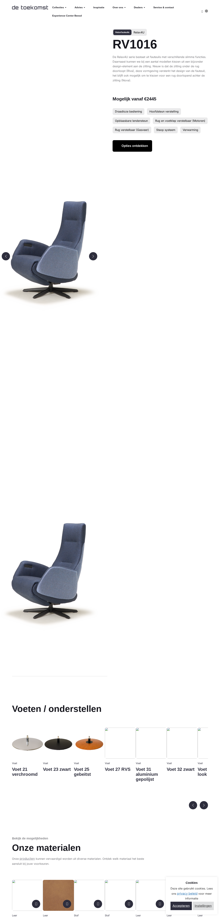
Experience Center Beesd (67, 15)
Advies (79, 7)
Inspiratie (98, 7)
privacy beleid (187, 893)
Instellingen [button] (203, 906)
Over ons (118, 7)
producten (27, 858)
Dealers (138, 7)
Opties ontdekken (135, 146)
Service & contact (163, 7)
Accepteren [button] (181, 906)
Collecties (58, 7)
